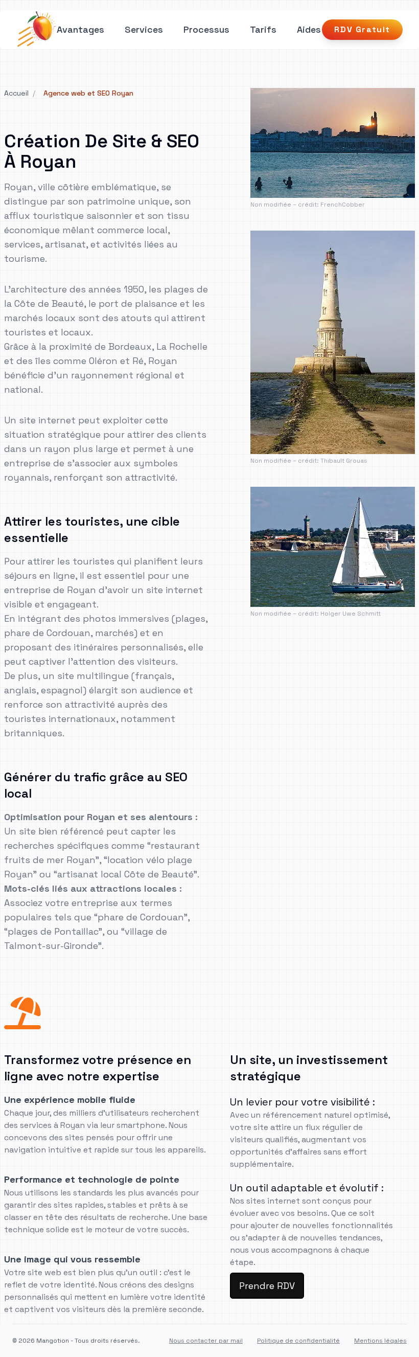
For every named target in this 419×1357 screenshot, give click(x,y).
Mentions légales (380, 1341)
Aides (309, 29)
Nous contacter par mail (206, 1341)
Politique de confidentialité (298, 1341)
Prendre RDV (267, 1286)
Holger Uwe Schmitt (350, 613)
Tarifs (263, 29)
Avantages (80, 29)
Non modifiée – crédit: (284, 204)
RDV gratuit (362, 29)
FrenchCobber (342, 204)
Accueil (16, 93)
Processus (206, 29)
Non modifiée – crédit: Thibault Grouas (308, 461)
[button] (144, 29)
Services (144, 29)
